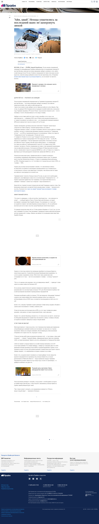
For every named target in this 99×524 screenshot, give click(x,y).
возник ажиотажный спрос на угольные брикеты (27, 76)
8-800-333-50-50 (62, 485)
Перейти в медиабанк (36, 54)
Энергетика (46, 1)
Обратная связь (5, 486)
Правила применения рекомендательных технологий (12, 512)
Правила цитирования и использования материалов (12, 509)
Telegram (39, 57)
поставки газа (25, 401)
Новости (24, 1)
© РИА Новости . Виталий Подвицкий (22, 54)
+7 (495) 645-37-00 (33, 485)
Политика (39, 1)
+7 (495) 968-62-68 (48, 485)
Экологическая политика (6, 516)
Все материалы (21, 64)
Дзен (32, 57)
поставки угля (46, 401)
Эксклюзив (17, 401)
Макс (27, 57)
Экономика (32, 1)
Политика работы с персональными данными (11, 510)
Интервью (69, 1)
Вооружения (61, 1)
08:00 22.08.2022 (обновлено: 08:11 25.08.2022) (25, 16)
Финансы (54, 1)
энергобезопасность (35, 401)
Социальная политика (6, 514)
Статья (49, 10)
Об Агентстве (4, 485)
